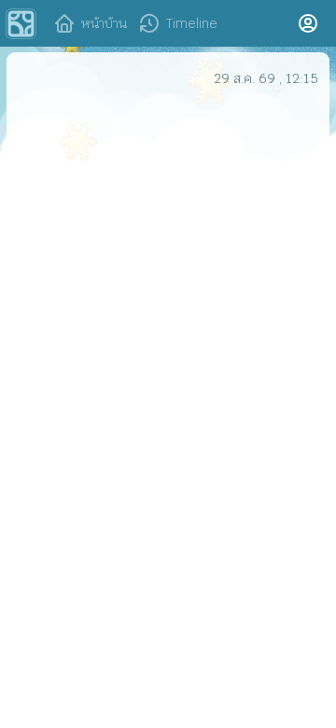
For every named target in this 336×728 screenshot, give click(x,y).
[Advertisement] (168, 274)
